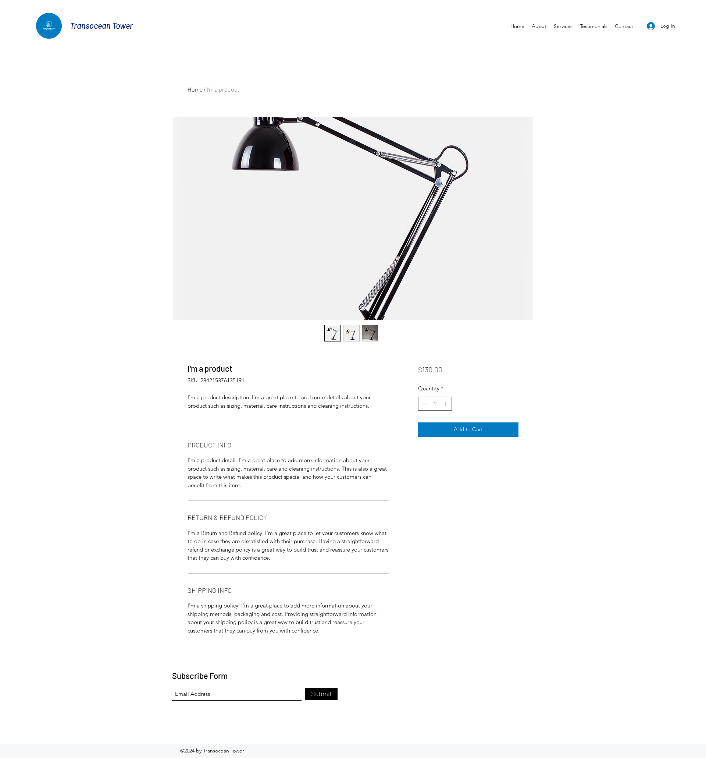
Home (195, 89)
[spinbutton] (435, 404)
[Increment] (446, 404)
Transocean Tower (101, 25)
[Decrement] (424, 404)
